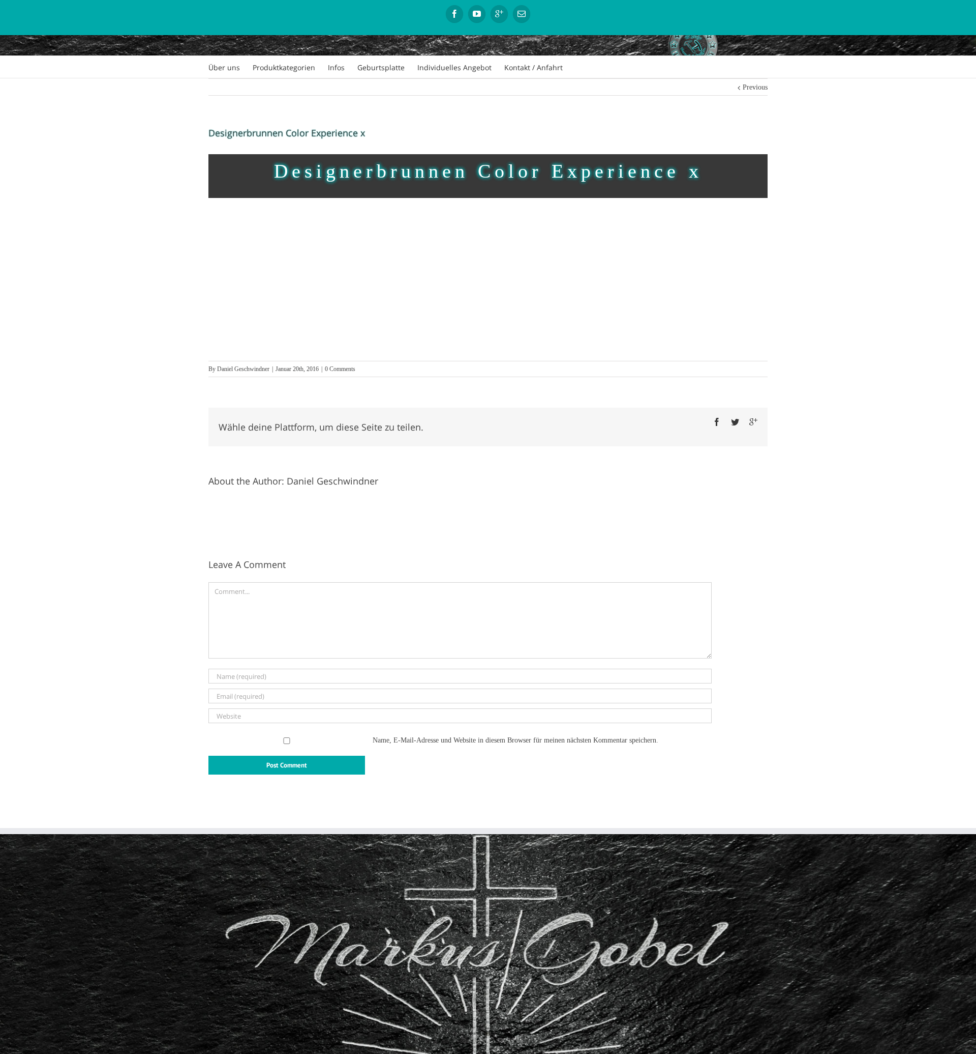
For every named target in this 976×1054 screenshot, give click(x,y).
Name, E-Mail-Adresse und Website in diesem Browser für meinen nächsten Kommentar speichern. (515, 740)
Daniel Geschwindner (243, 369)
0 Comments (340, 369)
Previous (755, 87)
